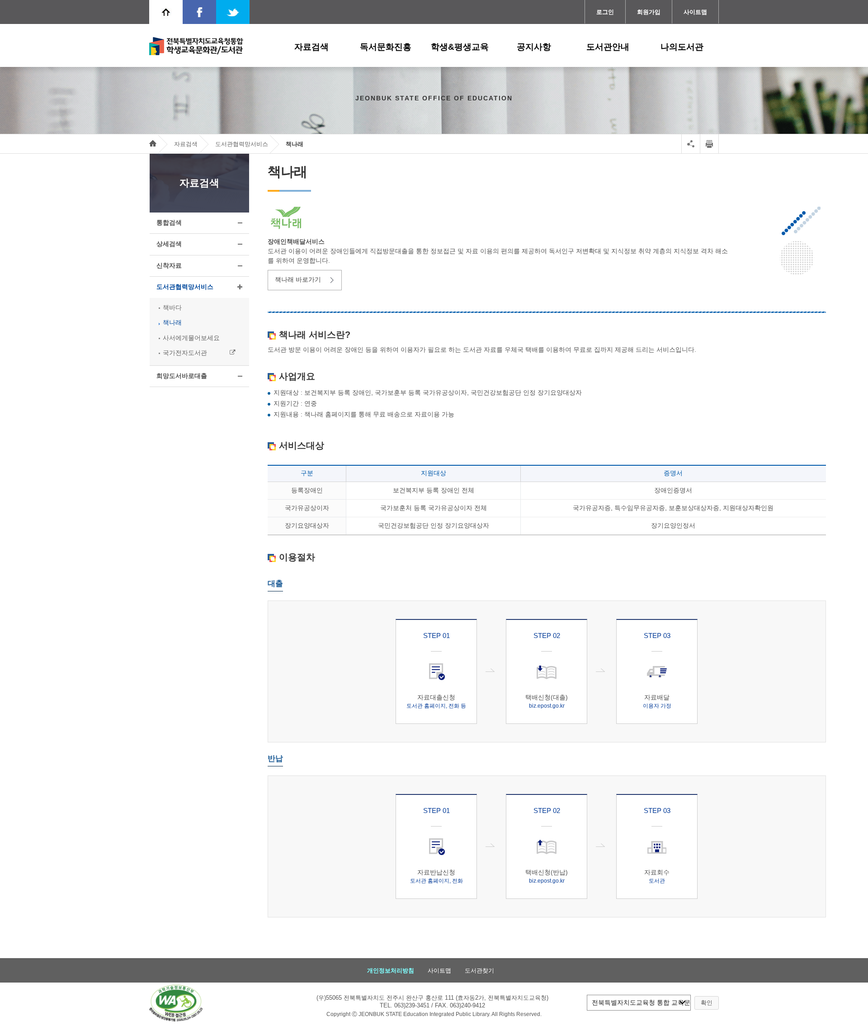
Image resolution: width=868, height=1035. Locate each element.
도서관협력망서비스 (241, 144)
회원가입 (648, 12)
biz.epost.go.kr (547, 706)
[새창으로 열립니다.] (176, 1003)
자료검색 (186, 144)
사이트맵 (695, 12)
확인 (706, 1002)
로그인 (605, 12)
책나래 (294, 144)
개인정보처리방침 (390, 970)
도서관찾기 (479, 970)
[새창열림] (199, 12)
